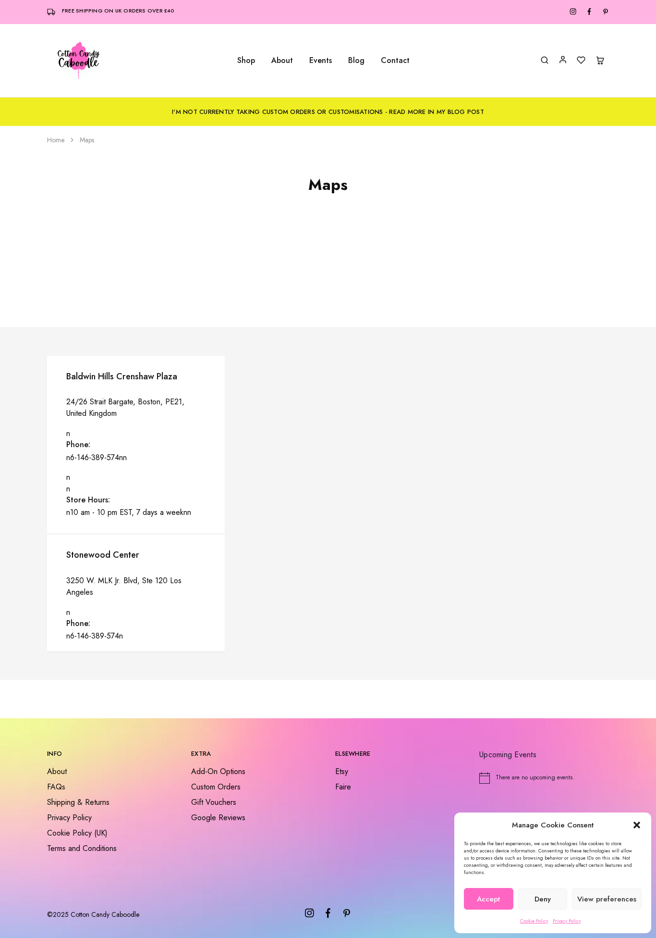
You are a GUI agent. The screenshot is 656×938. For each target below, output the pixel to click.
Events (320, 60)
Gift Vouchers (213, 802)
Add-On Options (218, 771)
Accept (488, 899)
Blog (356, 60)
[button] (637, 825)
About (282, 60)
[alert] (544, 778)
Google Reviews (218, 817)
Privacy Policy (567, 921)
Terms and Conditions (82, 848)
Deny (543, 899)
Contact (395, 60)
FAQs (56, 786)
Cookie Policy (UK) (77, 832)
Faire (343, 786)
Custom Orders (216, 786)
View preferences (606, 899)
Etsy (341, 771)
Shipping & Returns (78, 802)
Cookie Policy (534, 921)
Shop (246, 60)
